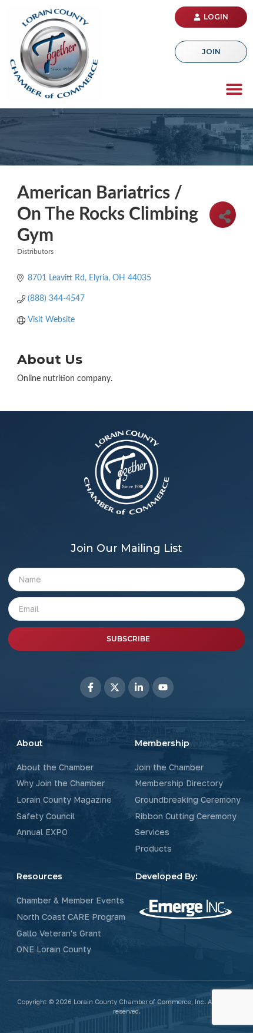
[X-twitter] (114, 687)
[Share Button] (222, 214)
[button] (234, 88)
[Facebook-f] (90, 687)
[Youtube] (163, 687)
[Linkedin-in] (138, 687)
